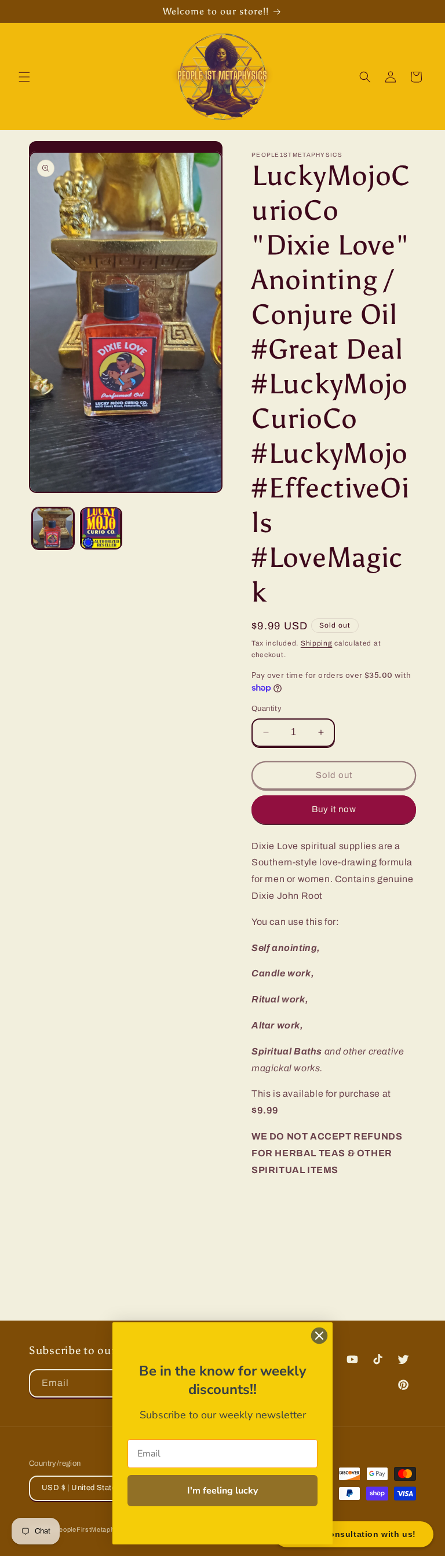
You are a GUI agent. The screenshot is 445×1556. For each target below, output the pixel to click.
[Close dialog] (319, 1335)
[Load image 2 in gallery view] (101, 528)
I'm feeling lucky (222, 1490)
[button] (24, 77)
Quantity (266, 709)
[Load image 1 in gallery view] (53, 528)
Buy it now (334, 809)
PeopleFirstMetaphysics (93, 1529)
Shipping (317, 643)
